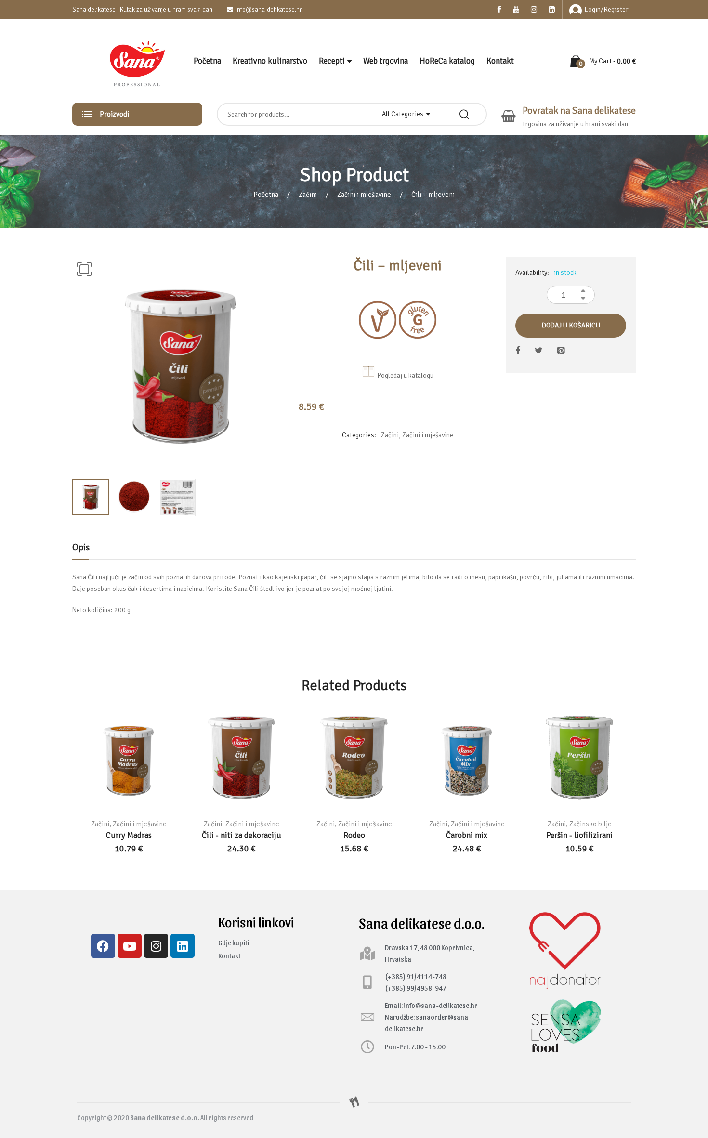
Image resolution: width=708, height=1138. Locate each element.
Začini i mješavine (364, 194)
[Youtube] (130, 946)
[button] (84, 269)
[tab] (80, 550)
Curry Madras (129, 835)
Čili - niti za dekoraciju (241, 835)
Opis (80, 547)
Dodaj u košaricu (571, 325)
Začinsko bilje (590, 824)
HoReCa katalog (447, 61)
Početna (207, 61)
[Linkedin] (182, 946)
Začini (308, 194)
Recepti (332, 61)
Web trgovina (385, 61)
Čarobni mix (466, 835)
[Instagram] (156, 946)
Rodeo (354, 835)
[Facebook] (103, 946)
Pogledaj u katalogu (405, 375)
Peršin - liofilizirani (579, 835)
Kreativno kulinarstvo (270, 61)
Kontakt (500, 61)
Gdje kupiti (233, 943)
